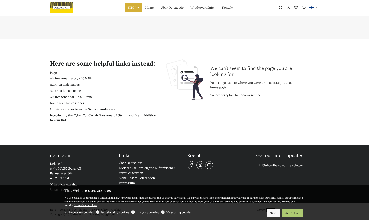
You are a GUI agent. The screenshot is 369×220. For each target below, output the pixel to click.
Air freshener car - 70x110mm (71, 97)
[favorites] (296, 8)
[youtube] (209, 165)
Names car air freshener (67, 103)
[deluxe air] (66, 7)
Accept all (292, 213)
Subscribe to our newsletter (283, 165)
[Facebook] (191, 165)
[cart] (304, 8)
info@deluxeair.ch (66, 184)
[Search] (280, 8)
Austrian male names (65, 84)
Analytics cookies (147, 212)
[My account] (288, 8)
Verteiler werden (131, 173)
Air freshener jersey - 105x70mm (73, 78)
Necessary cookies (81, 212)
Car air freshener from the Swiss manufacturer (83, 109)
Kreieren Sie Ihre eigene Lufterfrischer (147, 168)
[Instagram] (200, 165)
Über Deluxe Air (130, 163)
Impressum (127, 183)
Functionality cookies (115, 212)
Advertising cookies (179, 212)
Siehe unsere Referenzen (137, 178)
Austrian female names (66, 91)
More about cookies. (85, 205)
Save (273, 213)
